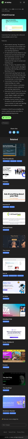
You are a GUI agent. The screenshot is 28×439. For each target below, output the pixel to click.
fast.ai (5, 273)
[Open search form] (20, 2)
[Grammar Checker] (14, 401)
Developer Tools (13, 275)
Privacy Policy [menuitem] (20, 432)
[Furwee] (14, 356)
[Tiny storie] (14, 241)
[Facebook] (10, 132)
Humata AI (6, 204)
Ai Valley (8, 2)
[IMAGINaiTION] (14, 310)
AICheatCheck (7, 227)
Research (12, 206)
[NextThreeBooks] (14, 149)
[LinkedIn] (17, 132)
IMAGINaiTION (7, 319)
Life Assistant (6, 161)
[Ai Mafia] (14, 287)
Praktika (5, 182)
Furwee (5, 365)
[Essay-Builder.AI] (14, 333)
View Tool (7, 117)
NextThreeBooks (8, 159)
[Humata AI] (14, 195)
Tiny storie (6, 250)
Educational (13, 161)
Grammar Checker (9, 411)
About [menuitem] (5, 432)
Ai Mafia (5, 296)
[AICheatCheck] (14, 218)
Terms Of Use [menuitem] (12, 432)
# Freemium (5, 123)
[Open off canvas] (24, 2)
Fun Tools (19, 161)
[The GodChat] (14, 379)
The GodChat (7, 388)
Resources (5, 275)
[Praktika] (14, 172)
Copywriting (6, 413)
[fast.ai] (14, 264)
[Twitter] (14, 132)
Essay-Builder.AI (8, 342)
